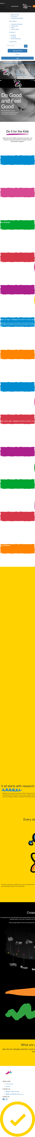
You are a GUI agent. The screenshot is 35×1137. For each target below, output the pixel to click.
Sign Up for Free (17, 51)
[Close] (34, 80)
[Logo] (24, 6)
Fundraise (11, 32)
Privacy (8, 1086)
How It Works (12, 21)
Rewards (13, 35)
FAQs (12, 27)
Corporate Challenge (16, 24)
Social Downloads (16, 38)
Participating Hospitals (17, 18)
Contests (13, 37)
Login (17, 58)
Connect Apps (15, 29)
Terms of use (9, 1084)
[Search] (25, 46)
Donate (17, 54)
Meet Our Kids (15, 15)
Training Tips (14, 26)
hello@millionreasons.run (14, 1094)
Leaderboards (13, 41)
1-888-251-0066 (12, 1091)
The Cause (14, 16)
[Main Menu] (0, 80)
